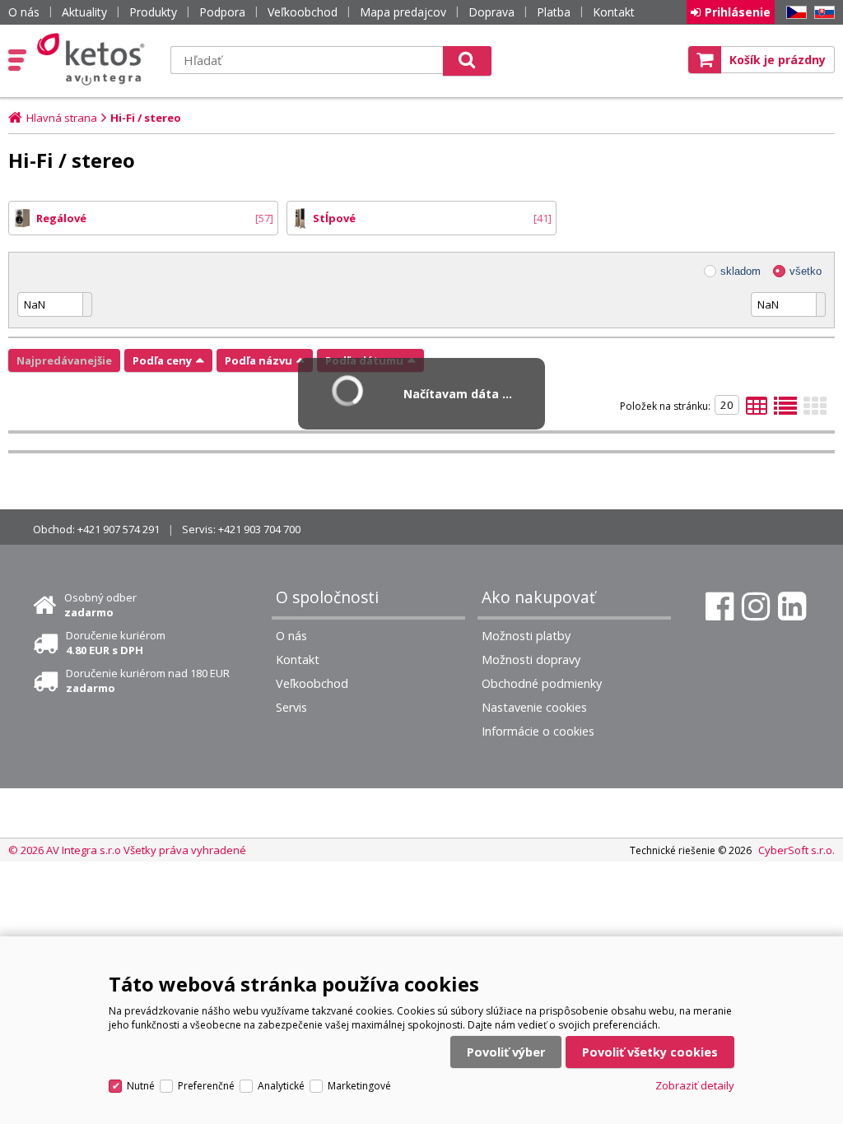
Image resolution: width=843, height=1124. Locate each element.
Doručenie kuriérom (115, 642)
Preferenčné (206, 1086)
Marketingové (359, 1086)
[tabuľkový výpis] (756, 410)
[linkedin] (792, 606)
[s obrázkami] (785, 410)
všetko (805, 271)
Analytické (281, 1086)
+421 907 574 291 (118, 529)
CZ (793, 13)
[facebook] (720, 606)
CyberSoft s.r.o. (796, 850)
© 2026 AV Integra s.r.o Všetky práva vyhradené (127, 850)
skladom (740, 271)
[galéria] (815, 410)
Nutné (141, 1086)
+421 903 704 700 (259, 529)
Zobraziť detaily (694, 1085)
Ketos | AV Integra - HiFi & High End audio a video (94, 59)
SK (821, 13)
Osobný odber (100, 605)
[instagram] (756, 606)
